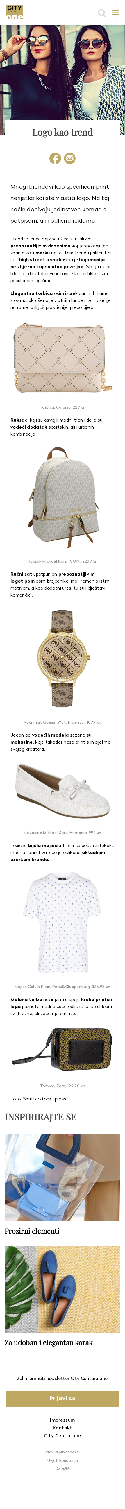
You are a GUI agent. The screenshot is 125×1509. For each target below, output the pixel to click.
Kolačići (63, 1469)
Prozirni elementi (32, 1230)
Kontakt (62, 1428)
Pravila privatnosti (62, 1452)
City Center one (62, 1436)
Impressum (62, 1420)
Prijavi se (62, 1399)
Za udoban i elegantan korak (49, 1342)
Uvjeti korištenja (62, 1461)
